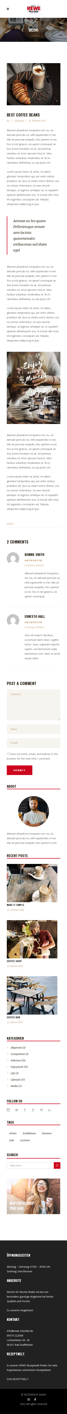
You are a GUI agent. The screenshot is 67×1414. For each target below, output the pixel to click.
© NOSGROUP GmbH (33, 1394)
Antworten (33, 560)
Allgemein (16, 1047)
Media (14, 1086)
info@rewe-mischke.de (20, 1331)
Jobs (11, 1140)
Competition (18, 1054)
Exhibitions (29, 1133)
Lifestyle (15, 1079)
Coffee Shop (14, 961)
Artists (10, 523)
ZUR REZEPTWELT (18, 1379)
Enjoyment (17, 1066)
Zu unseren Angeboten (20, 1310)
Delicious (19, 120)
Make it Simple (15, 905)
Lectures (25, 1140)
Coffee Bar (13, 1017)
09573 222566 (15, 1335)
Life (13, 1073)
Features (47, 1133)
